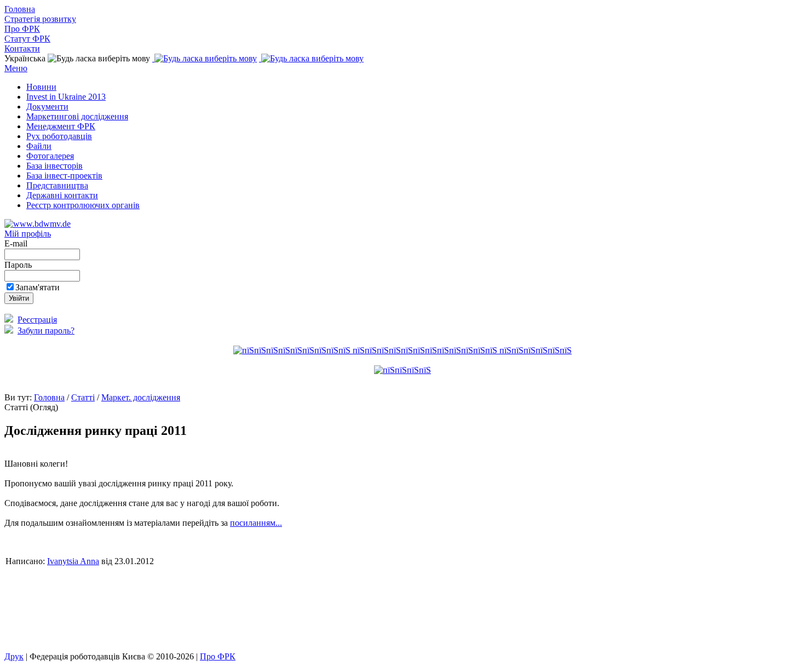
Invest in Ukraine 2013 (66, 96)
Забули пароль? (46, 330)
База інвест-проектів (64, 175)
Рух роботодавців (59, 136)
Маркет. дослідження (140, 397)
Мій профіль (27, 233)
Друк (14, 656)
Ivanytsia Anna (73, 561)
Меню (15, 68)
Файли (38, 146)
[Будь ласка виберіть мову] (204, 58)
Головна (19, 9)
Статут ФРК (27, 38)
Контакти (22, 48)
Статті (83, 397)
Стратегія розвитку (40, 19)
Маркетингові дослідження (77, 116)
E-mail (17, 243)
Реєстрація (37, 319)
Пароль (19, 264)
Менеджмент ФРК (60, 126)
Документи (47, 106)
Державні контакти (62, 195)
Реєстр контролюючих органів (83, 205)
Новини (41, 86)
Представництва (57, 185)
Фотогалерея (50, 155)
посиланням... (256, 522)
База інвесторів (54, 165)
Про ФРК (22, 28)
